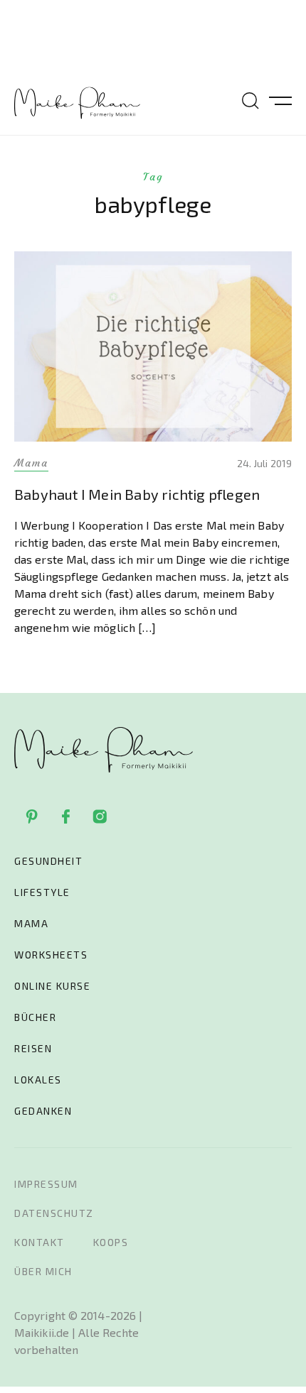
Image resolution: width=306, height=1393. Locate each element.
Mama (31, 923)
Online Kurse (52, 986)
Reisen (33, 1048)
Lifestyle (42, 892)
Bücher (35, 1017)
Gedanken (43, 1111)
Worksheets (51, 955)
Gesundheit (48, 861)
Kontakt (39, 1242)
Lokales (38, 1080)
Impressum (46, 1184)
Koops (111, 1242)
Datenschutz (54, 1213)
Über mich (43, 1271)
